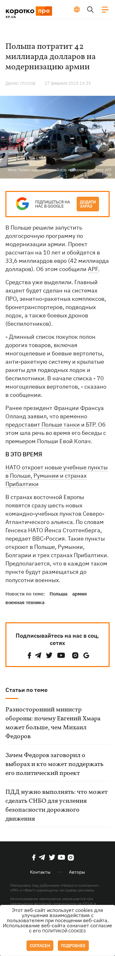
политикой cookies (64, 931)
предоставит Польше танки (42, 424)
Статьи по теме (26, 690)
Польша (58, 594)
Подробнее (73, 945)
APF (93, 269)
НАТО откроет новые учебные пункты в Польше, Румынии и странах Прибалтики (56, 476)
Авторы (77, 872)
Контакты (40, 872)
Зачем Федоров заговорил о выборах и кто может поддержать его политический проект (54, 764)
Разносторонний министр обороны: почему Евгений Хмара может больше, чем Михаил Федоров (53, 723)
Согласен (40, 945)
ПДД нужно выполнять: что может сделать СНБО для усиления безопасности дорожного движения (56, 805)
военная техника (24, 602)
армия (79, 594)
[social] (29, 655)
